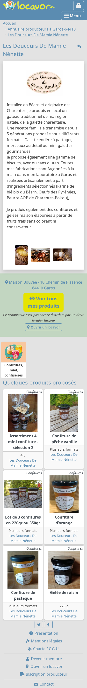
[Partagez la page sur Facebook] (48, 624)
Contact (46, 684)
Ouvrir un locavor (45, 327)
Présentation (46, 633)
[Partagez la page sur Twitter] (39, 624)
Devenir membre (46, 658)
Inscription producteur (46, 674)
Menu (75, 15)
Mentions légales (46, 641)
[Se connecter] (78, 5)
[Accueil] (29, 5)
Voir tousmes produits (43, 302)
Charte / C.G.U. (46, 648)
